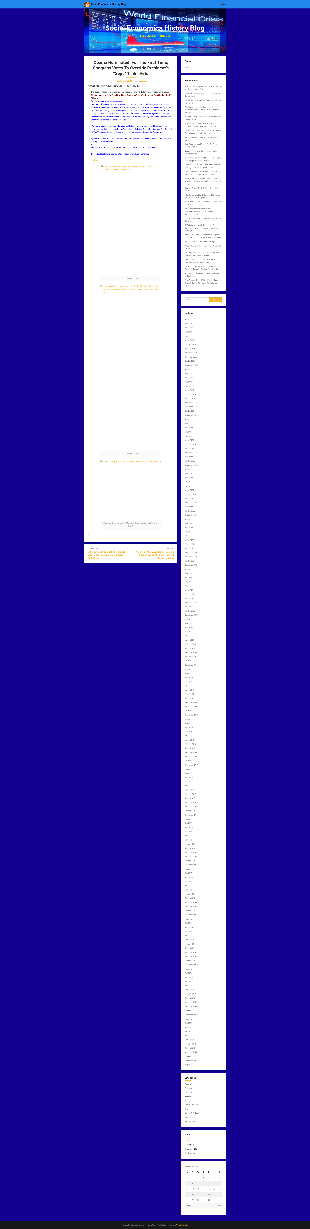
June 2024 (189, 428)
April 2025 (188, 386)
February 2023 (190, 494)
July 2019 (188, 673)
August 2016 (189, 819)
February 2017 (190, 794)
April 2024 (188, 436)
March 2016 (189, 840)
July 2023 (188, 473)
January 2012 (190, 1048)
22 (203, 1194)
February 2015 (190, 894)
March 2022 (189, 540)
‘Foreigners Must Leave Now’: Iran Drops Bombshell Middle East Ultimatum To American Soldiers (203, 110)
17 (214, 1189)
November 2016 (191, 807)
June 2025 (189, 378)
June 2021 (189, 577)
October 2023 (190, 461)
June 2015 (189, 877)
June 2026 (189, 328)
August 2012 (189, 1019)
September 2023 (191, 465)
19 (187, 1194)
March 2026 (189, 340)
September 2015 (191, 865)
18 (219, 1189)
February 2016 (190, 844)
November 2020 (191, 607)
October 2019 (190, 661)
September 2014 (191, 915)
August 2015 (189, 869)
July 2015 (188, 873)
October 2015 (190, 861)
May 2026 (188, 332)
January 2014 (190, 948)
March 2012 (189, 1040)
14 (198, 1189)
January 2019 (190, 698)
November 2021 (191, 557)
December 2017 (191, 752)
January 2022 (190, 548)
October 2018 (190, 711)
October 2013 (190, 961)
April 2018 (188, 736)
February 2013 (190, 994)
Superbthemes (181, 1225)
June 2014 (189, 927)
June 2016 (189, 827)
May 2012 (188, 1031)
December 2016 (191, 802)
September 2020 (191, 615)
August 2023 (189, 469)
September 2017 (191, 765)
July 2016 (188, 823)
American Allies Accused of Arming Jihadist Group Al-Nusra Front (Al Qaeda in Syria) (155, 555)
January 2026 (190, 349)
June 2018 (189, 727)
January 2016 (190, 848)
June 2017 (189, 777)
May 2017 (188, 782)
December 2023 (191, 453)
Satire (187, 1109)
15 (203, 1189)
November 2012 (191, 1006)
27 (193, 1200)
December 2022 (191, 503)
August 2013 (189, 969)
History (187, 1101)
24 (214, 1194)
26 (187, 1200)
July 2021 (188, 573)
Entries (189, 1145)
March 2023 (189, 490)
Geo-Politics (189, 1096)
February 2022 (190, 544)
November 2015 (191, 857)
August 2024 (189, 419)
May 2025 (188, 382)
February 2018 (190, 744)
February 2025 (190, 394)
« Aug (188, 1206)
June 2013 (189, 977)
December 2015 (191, 852)
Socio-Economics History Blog (108, 4)
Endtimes (188, 1092)
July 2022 (188, 523)
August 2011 (189, 1065)
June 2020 (189, 627)
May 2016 (188, 831)
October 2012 (190, 1011)
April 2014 (188, 936)
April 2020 (188, 636)
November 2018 (191, 707)
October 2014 (190, 911)
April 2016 (188, 836)
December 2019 (191, 652)
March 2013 (189, 990)
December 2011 (191, 1052)
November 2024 (191, 407)
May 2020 (188, 632)
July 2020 (188, 623)
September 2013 (191, 965)
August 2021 (189, 569)
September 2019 (191, 665)
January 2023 (190, 498)
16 (209, 1189)
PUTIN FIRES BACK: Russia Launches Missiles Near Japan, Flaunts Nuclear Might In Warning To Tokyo (203, 181)
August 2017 (189, 769)
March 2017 (189, 790)
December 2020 (191, 603)
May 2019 (188, 682)
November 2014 (191, 906)
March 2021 (189, 590)
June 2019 (189, 677)
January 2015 (190, 898)
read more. (95, 160)
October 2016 (190, 811)
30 (209, 1200)
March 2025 (189, 390)
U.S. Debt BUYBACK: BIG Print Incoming (199, 242)
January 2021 (190, 598)
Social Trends (190, 1117)
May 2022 (188, 532)
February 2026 (190, 344)
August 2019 (189, 669)
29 (203, 1200)
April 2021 (188, 586)
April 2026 (188, 336)
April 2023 (188, 486)
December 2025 (191, 353)
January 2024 (190, 448)
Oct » (219, 1206)
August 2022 (189, 519)
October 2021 (190, 561)
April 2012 (188, 1035)
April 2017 (188, 786)
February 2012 (190, 1044)
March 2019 (189, 690)
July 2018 (188, 723)
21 (198, 1194)
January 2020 (190, 648)
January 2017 (190, 798)
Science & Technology (193, 1113)
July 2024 (188, 423)
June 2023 (189, 478)
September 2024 (191, 415)
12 (187, 1189)
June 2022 (189, 528)
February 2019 (190, 694)
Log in (187, 1141)
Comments (191, 1149)
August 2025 (189, 369)
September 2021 (191, 565)
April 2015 (188, 886)
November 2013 (191, 956)
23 (209, 1194)
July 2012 (188, 1023)
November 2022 (191, 507)
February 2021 (190, 594)
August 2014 (189, 919)
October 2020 (190, 611)
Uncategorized (190, 1121)
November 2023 (191, 457)
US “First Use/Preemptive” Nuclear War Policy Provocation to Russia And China (106, 555)
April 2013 (188, 986)
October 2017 (190, 761)
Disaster (188, 1084)
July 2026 (188, 324)
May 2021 (188, 582)
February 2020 (190, 644)
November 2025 (191, 357)
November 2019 (191, 657)
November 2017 (191, 757)
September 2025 (191, 365)
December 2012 (191, 1002)
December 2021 (191, 553)
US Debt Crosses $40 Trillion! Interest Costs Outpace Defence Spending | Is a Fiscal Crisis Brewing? (201, 228)
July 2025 (188, 373)
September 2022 (191, 515)
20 (193, 1194)
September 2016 (191, 815)
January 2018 (190, 748)
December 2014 (191, 902)
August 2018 (189, 719)
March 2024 (189, 440)
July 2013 (188, 973)
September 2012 (191, 1015)
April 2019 (188, 686)
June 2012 (189, 1027)
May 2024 (188, 432)
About (223, 4)
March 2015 (189, 890)
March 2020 (189, 640)
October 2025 (190, 361)
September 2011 (191, 1061)
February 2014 (190, 944)
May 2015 (188, 881)
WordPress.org (190, 1153)
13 (193, 1189)
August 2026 (189, 319)
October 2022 (190, 511)
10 (214, 1183)
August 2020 (189, 619)
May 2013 (188, 981)
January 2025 (190, 399)
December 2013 (191, 952)
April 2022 (188, 536)
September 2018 (191, 715)
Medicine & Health (191, 1105)
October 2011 (190, 1056)
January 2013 (190, 998)
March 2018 (189, 740)
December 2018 (191, 702)
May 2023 (188, 482)
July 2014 (188, 923)
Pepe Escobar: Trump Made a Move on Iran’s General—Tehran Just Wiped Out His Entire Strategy (201, 283)
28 (198, 1200)
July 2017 (188, 773)
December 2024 (191, 403)
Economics (189, 1088)
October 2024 (190, 411)
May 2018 (188, 732)
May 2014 (188, 931)
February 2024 (190, 444)
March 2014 (189, 940)
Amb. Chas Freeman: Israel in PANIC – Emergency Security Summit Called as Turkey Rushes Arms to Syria (202, 211)
